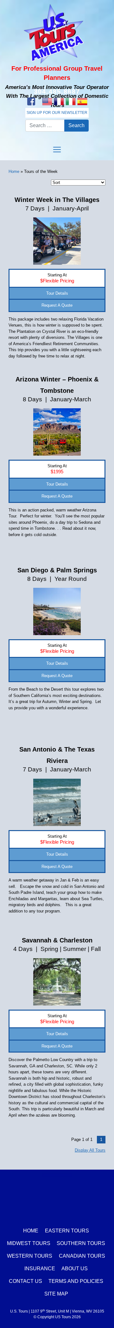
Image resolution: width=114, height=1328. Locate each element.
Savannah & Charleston (57, 940)
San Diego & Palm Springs (57, 570)
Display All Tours (90, 1150)
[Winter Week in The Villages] (57, 241)
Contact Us (25, 1281)
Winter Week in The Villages (57, 199)
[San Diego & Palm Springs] (57, 611)
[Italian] (70, 101)
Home (14, 171)
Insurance (39, 1268)
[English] (47, 101)
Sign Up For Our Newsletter (57, 112)
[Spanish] (82, 101)
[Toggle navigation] (57, 150)
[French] (59, 101)
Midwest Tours (28, 1243)
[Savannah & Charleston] (57, 981)
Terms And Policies (75, 1281)
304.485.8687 (57, 91)
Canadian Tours (82, 1256)
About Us (74, 1268)
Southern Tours (81, 1243)
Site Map (56, 1293)
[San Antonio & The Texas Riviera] (57, 802)
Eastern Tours (67, 1230)
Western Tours (29, 1256)
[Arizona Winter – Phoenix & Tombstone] (57, 431)
